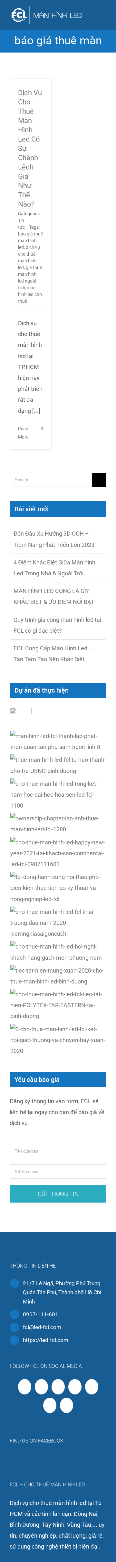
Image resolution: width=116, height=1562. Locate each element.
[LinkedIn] (49, 1405)
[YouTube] (58, 1386)
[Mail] (66, 1405)
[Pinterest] (91, 1386)
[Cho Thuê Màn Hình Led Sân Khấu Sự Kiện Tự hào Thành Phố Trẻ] (58, 765)
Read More (23, 433)
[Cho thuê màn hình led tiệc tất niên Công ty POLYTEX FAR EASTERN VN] (58, 1005)
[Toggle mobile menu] (103, 14)
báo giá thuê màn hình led (30, 240)
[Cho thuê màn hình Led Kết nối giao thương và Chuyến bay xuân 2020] (58, 1040)
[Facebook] (24, 1386)
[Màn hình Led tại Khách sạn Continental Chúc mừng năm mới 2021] (58, 853)
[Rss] (41, 1386)
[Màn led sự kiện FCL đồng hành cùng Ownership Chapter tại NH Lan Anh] (58, 824)
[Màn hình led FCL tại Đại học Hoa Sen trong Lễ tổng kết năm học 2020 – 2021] (58, 794)
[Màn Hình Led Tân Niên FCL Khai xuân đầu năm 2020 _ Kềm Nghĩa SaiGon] (58, 923)
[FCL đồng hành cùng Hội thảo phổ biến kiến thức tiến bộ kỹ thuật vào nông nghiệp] (58, 888)
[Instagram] (75, 1386)
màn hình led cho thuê (30, 294)
